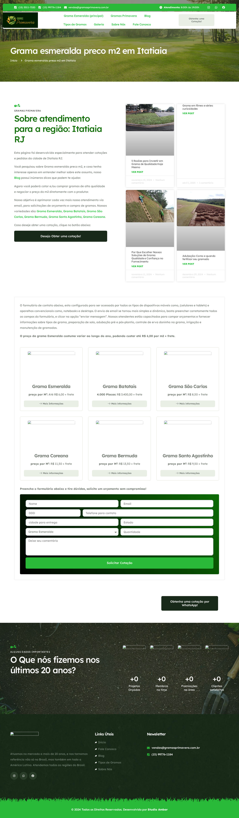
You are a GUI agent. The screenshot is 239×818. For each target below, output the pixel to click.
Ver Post (137, 172)
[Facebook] (223, 7)
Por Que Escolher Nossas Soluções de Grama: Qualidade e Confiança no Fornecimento (147, 256)
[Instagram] (208, 7)
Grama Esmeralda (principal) (83, 16)
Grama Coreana (94, 217)
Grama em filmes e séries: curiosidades (197, 107)
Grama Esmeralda (49, 211)
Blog (147, 16)
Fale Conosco (142, 24)
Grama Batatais (74, 211)
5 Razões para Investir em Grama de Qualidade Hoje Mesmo (147, 164)
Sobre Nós (118, 24)
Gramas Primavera (124, 16)
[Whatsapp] (216, 7)
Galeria (99, 24)
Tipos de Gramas (74, 24)
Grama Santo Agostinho (65, 217)
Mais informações (121, 403)
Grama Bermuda (35, 217)
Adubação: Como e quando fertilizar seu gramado (198, 257)
